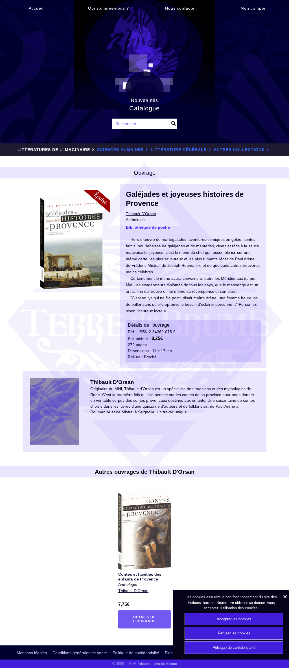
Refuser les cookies (234, 633)
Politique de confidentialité (136, 652)
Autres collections (239, 150)
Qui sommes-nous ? (108, 8)
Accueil (36, 8)
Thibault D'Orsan (133, 590)
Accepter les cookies (234, 619)
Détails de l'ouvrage (148, 619)
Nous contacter (180, 8)
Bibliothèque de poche (148, 227)
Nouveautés (144, 100)
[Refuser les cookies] (285, 596)
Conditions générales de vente (79, 652)
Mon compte (253, 8)
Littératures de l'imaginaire (53, 150)
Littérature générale (179, 150)
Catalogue (144, 108)
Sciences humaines (120, 150)
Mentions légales (32, 652)
